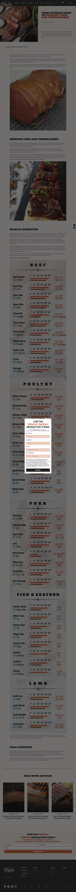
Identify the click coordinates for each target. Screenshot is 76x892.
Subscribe (38, 470)
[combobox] (28, 456)
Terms (44, 466)
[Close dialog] (50, 419)
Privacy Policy (39, 466)
